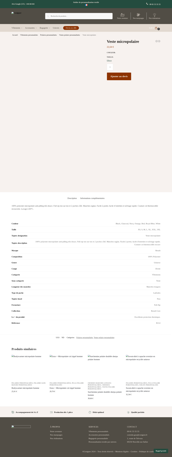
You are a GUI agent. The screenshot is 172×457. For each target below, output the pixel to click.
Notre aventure (122, 18)
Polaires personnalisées (48, 35)
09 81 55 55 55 (155, 4)
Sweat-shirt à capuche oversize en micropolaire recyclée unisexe (139, 389)
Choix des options (29, 397)
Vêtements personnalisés (29, 35)
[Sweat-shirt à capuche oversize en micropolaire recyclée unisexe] (143, 368)
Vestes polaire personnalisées (69, 35)
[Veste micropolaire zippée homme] (156, 41)
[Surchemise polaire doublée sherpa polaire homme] (105, 368)
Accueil (15, 35)
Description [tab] (72, 198)
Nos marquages (138, 18)
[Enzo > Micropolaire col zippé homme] (67, 368)
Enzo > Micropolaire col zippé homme (65, 388)
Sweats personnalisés (148, 385)
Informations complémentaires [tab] (92, 198)
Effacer (109, 60)
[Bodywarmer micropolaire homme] (159, 41)
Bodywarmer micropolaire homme (25, 388)
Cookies (134, 452)
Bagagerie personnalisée (98, 438)
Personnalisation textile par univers (102, 442)
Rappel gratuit (161, 451)
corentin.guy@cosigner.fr (137, 435)
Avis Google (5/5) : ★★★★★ (23, 4)
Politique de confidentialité (150, 452)
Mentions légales (122, 452)
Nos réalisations (154, 18)
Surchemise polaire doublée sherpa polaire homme (105, 393)
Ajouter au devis (119, 76)
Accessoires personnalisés (99, 435)
